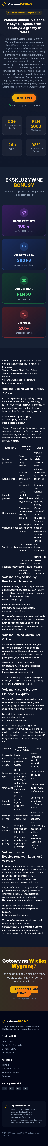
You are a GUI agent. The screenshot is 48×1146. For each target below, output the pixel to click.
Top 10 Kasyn (8, 1041)
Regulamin (6, 1076)
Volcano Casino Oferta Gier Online (19, 370)
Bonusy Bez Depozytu (12, 1045)
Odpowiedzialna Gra (11, 1068)
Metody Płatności (9, 1052)
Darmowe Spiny (9, 1049)
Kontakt (5, 1065)
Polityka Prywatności (11, 1072)
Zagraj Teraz (24, 97)
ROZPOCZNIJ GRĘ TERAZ (26, 991)
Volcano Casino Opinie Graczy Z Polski (21, 360)
